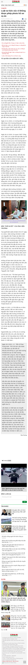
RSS (26, 5)
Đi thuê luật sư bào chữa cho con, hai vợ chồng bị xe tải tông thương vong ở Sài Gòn (13, 49)
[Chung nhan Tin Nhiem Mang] (9, 662)
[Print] (26, 19)
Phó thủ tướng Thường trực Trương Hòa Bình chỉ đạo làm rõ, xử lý (19, 519)
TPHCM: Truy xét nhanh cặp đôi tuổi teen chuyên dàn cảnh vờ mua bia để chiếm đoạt (13, 600)
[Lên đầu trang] (24, 662)
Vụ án (3, 579)
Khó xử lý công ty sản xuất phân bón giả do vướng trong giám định (19, 528)
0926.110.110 (9, 661)
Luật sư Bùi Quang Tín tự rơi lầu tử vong (11, 55)
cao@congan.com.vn (9, 657)
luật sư (9, 460)
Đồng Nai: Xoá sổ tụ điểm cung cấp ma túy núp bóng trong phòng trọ (18, 617)
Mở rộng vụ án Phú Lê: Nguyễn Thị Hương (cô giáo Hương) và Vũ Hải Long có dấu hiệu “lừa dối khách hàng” (13, 609)
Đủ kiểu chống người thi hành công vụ (12, 536)
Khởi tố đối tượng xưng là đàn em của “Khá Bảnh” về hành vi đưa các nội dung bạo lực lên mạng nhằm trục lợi (13, 626)
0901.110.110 (15, 661)
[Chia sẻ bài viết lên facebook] (22, 19)
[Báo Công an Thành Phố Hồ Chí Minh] (16, 1)
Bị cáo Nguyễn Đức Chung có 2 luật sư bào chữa (13, 43)
